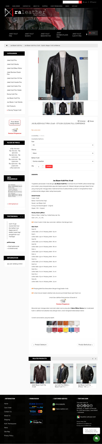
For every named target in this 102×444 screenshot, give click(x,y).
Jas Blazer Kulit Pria (13, 98)
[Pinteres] (88, 405)
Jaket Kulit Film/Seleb (14, 90)
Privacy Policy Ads (81, 421)
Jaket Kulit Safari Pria (14, 86)
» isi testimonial (12, 248)
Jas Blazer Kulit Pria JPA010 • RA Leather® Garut (85, 386)
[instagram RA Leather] (91, 405)
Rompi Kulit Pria (12, 94)
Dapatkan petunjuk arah (88, 417)
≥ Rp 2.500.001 (15, 168)
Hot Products (11, 106)
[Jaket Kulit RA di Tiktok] (84, 405)
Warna (33, 150)
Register (94, 2)
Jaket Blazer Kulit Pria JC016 (39, 386)
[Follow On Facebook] (78, 405)
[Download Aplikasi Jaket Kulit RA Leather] (36, 422)
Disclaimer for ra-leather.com (84, 423)
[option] (40, 375)
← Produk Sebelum (40, 345)
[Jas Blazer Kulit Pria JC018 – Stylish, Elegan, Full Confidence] (49, 108)
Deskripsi (35, 174)
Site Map (79, 427)
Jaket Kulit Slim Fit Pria (14, 78)
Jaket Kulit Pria (12, 60)
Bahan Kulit (35, 158)
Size (32, 141)
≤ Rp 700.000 (14, 149)
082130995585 (60, 404)
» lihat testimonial (13, 246)
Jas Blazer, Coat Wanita (14, 102)
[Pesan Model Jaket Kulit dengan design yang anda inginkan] (15, 120)
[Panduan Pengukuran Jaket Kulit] (14, 129)
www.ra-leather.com (86, 425)
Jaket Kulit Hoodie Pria (14, 82)
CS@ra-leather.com (61, 409)
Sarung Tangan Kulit (14, 110)
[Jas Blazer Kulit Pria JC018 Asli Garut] (63, 108)
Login (85, 2)
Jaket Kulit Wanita (13, 64)
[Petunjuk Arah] (78, 417)
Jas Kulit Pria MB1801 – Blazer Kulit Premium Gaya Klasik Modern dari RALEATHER (62, 387)
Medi (8, 238)
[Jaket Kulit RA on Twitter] (81, 405)
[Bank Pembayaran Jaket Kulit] (35, 409)
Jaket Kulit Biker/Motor (14, 68)
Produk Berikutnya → (86, 345)
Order (49, 166)
